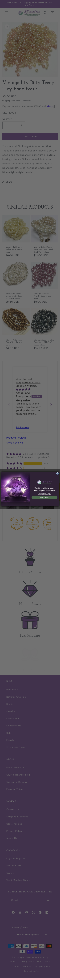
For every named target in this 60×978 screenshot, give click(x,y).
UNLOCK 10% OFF (44, 497)
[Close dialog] (57, 473)
